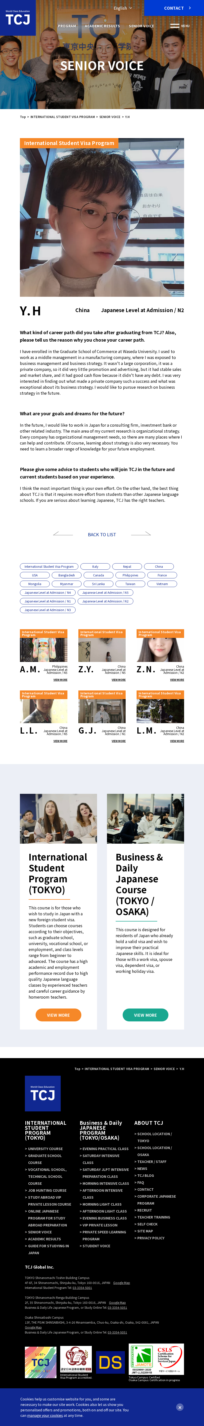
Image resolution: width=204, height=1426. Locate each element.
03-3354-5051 (117, 1307)
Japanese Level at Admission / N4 (48, 592)
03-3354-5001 (82, 1287)
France (162, 575)
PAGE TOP (102, 1080)
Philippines (130, 575)
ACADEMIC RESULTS (102, 26)
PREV (63, 533)
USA (35, 575)
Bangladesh (66, 575)
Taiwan (130, 584)
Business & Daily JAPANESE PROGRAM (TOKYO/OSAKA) (101, 1130)
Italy (95, 566)
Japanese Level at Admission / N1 (48, 601)
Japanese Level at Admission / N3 (48, 610)
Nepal (127, 566)
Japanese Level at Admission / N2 (105, 601)
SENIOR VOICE (141, 26)
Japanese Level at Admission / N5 (105, 592)
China (159, 566)
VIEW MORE (60, 680)
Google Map (121, 1282)
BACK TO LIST (102, 534)
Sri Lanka (98, 584)
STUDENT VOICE (96, 1245)
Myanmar (66, 584)
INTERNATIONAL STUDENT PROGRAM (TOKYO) (45, 1130)
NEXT (141, 533)
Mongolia (35, 584)
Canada (98, 575)
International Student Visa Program (49, 566)
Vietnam (162, 584)
